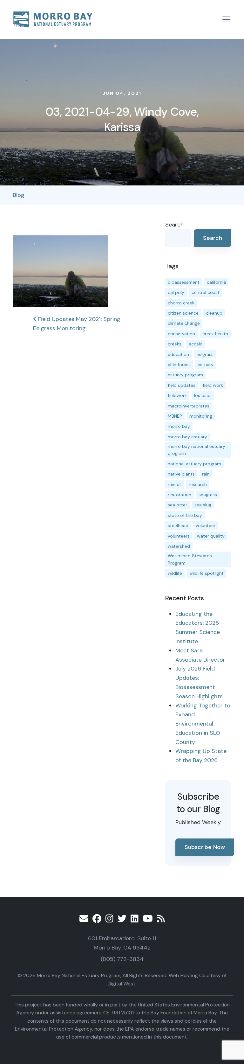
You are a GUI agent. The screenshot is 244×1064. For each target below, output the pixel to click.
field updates (181, 385)
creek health (215, 334)
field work (213, 385)
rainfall (174, 484)
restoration (179, 494)
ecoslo (196, 344)
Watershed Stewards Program (190, 559)
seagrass (208, 494)
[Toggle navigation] (226, 19)
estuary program (185, 375)
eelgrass (205, 354)
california (216, 282)
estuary (206, 364)
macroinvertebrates (188, 406)
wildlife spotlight (206, 573)
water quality (211, 536)
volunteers (179, 536)
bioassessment (184, 282)
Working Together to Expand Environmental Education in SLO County (202, 724)
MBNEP (175, 416)
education (178, 354)
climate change (184, 323)
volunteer (205, 525)
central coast (206, 292)
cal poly (176, 292)
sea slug (202, 505)
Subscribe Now (205, 847)
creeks (174, 344)
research (198, 484)
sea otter (177, 505)
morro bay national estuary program (196, 449)
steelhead (178, 525)
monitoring (200, 416)
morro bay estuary (187, 437)
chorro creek (181, 303)
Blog (18, 195)
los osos (203, 395)
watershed (179, 546)
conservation (181, 334)
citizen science (183, 313)
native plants (181, 474)
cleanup (214, 313)
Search (174, 224)
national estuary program (194, 464)
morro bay (179, 426)
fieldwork (177, 395)
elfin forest (179, 364)
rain (206, 474)
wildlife (175, 573)
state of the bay (185, 515)
